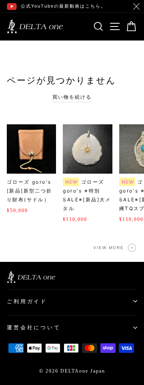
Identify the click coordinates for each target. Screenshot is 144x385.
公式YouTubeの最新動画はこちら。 (63, 6)
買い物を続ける (72, 97)
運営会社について (34, 327)
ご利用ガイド (27, 301)
